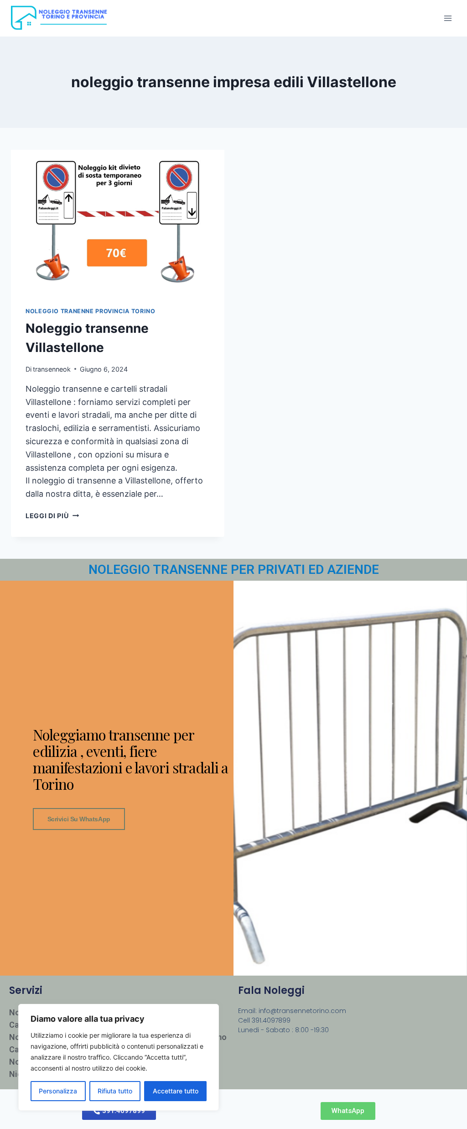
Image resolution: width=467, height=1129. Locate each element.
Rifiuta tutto (115, 1091)
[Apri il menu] (447, 18)
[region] (118, 1057)
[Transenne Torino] (62, 18)
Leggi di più (52, 516)
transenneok (52, 369)
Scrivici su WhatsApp (78, 819)
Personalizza (58, 1091)
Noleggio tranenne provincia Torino (90, 311)
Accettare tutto (175, 1091)
